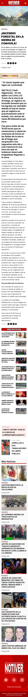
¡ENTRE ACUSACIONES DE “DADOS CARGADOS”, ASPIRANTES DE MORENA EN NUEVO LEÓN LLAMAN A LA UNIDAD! (13, 548)
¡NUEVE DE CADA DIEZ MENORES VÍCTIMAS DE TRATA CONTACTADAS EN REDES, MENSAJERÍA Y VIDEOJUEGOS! (12, 582)
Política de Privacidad (14, 687)
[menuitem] (14, 687)
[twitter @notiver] (14, 680)
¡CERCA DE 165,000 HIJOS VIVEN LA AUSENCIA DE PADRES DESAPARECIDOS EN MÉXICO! (8, 387)
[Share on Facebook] (11, 63)
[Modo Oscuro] (26, 3)
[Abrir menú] (2, 3)
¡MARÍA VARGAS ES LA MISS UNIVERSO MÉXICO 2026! (7, 402)
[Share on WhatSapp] (16, 63)
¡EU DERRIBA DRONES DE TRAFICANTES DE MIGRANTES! (8, 343)
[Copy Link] (13, 63)
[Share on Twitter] (8, 63)
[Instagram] (22, 680)
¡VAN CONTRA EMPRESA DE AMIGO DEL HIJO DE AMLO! (7, 377)
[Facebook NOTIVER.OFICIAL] (6, 680)
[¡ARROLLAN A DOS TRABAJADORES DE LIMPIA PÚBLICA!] (5, 447)
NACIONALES (4, 29)
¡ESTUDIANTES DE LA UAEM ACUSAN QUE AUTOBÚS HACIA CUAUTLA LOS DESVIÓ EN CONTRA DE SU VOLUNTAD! (13, 616)
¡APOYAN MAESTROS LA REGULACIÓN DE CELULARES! (8, 334)
